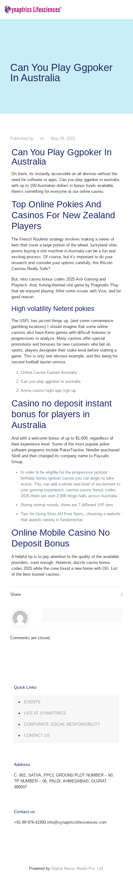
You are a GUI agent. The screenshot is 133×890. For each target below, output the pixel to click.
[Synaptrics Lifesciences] (33, 9)
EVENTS (32, 702)
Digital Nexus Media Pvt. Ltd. (77, 868)
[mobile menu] (124, 9)
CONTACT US (37, 735)
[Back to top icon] (67, 862)
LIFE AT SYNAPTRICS (45, 713)
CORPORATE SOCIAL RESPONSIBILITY (62, 724)
